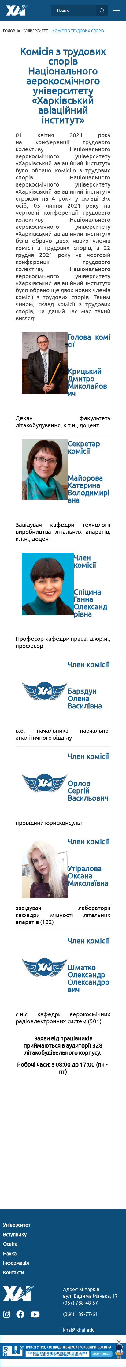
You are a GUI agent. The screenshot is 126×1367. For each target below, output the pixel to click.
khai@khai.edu (79, 1330)
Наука (10, 1253)
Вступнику (15, 1234)
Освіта (10, 1244)
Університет (36, 30)
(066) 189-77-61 (80, 1314)
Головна (11, 30)
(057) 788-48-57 (80, 1303)
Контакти (13, 1272)
